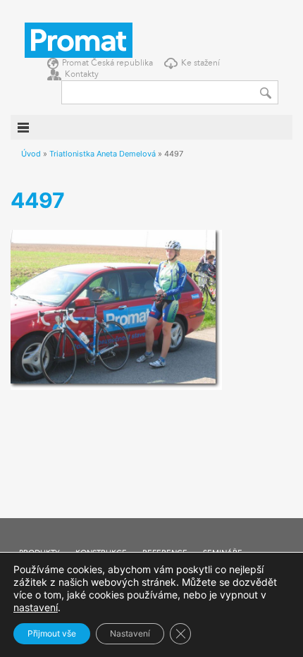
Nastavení (130, 633)
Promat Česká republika (107, 63)
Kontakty (82, 74)
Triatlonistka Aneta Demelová (102, 154)
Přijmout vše (51, 633)
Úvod (31, 154)
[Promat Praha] (78, 39)
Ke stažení (200, 63)
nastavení (35, 607)
